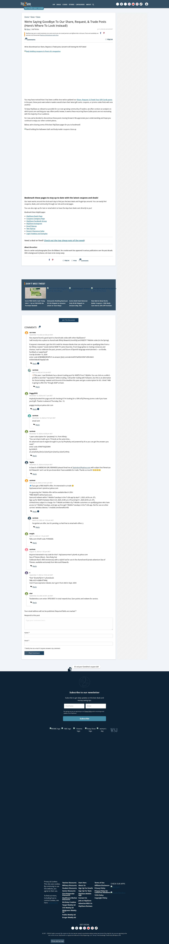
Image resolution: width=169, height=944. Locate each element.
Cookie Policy (53, 903)
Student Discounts (69, 888)
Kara (28, 29)
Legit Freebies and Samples (36, 234)
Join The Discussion (68, 320)
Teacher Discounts (69, 882)
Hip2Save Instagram (34, 224)
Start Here (82, 882)
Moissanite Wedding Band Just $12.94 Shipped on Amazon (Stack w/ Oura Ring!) (57, 303)
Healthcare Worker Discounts (69, 898)
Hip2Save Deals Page (34, 216)
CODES (64, 4)
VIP (54, 4)
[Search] (93, 4)
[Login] (146, 4)
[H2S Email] (107, 33)
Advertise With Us (85, 903)
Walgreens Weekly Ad (69, 911)
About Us (82, 885)
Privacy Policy (100, 888)
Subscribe (84, 718)
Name (27, 633)
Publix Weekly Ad (69, 914)
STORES (71, 4)
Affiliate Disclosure (102, 885)
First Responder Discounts (68, 894)
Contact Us (82, 898)
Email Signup (31, 226)
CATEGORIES (80, 4)
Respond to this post (32, 615)
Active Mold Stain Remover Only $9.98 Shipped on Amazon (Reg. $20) (78, 303)
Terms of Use (99, 882)
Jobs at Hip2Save (84, 900)
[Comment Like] (42, 363)
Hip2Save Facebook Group (36, 221)
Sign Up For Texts (85, 891)
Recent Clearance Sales (35, 231)
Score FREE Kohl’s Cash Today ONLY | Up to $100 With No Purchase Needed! (35, 303)
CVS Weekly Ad (68, 907)
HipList (110, 39)
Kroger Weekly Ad (69, 917)
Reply (35, 364)
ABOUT (88, 4)
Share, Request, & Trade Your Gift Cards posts (94, 100)
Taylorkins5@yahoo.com (81, 467)
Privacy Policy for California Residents (102, 891)
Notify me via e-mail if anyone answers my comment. (43, 648)
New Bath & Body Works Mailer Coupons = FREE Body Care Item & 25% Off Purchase (101, 303)
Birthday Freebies (69, 902)
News (33, 17)
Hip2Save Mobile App (84, 894)
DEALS (59, 4)
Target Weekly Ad (69, 905)
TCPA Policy (99, 895)
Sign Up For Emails (85, 888)
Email (26, 641)
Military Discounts (69, 885)
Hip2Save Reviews (85, 906)
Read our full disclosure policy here (49, 35)
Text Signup (30, 229)
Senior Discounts (69, 891)
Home (26, 17)
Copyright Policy (101, 898)
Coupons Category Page (35, 219)
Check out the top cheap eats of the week (64, 240)
